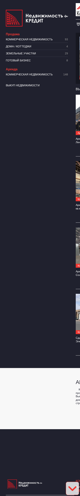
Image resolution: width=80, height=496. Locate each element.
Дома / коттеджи (37, 46)
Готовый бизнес (37, 60)
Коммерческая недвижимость (37, 39)
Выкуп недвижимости (23, 85)
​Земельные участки (37, 53)
